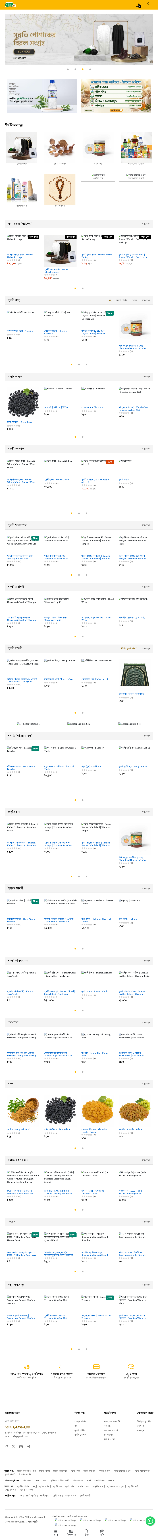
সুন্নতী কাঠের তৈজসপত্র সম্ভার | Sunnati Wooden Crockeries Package (133, 256)
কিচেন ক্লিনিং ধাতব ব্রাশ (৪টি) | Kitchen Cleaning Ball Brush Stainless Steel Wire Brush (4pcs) (58, 1192)
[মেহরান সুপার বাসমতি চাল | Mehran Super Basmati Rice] (60, 1041)
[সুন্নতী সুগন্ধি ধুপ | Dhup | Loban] (60, 668)
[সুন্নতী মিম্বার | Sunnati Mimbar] (97, 980)
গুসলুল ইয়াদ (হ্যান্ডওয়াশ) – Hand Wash (96, 619)
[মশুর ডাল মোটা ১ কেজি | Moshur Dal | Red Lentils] (135, 1041)
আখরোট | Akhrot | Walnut (56, 407)
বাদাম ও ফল (104, 1471)
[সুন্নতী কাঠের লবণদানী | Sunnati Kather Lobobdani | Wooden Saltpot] (97, 831)
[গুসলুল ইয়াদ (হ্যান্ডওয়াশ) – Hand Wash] (97, 606)
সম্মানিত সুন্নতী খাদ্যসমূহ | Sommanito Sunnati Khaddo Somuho (95, 1254)
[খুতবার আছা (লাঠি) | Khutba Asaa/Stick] (23, 980)
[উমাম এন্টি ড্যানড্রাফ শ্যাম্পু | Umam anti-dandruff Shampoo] (23, 606)
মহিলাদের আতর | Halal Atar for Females (21, 767)
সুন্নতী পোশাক (23, 1471)
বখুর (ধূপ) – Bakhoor (91, 766)
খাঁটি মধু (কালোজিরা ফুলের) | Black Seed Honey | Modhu (132, 347)
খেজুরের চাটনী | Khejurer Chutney (56, 332)
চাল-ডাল (27, 1481)
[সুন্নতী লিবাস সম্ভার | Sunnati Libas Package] (60, 251)
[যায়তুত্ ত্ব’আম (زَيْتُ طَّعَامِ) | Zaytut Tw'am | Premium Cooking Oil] (97, 319)
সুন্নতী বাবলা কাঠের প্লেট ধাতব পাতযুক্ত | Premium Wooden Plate (132, 557)
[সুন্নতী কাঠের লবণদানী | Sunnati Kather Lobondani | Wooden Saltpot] (97, 544)
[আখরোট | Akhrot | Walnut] (60, 396)
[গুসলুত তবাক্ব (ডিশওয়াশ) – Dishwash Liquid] (60, 606)
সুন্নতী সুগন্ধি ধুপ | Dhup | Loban (58, 679)
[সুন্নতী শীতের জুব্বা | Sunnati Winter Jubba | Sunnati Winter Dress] (23, 468)
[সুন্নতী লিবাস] (79, 45)
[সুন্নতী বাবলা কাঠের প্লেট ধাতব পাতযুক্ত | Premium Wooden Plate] (135, 544)
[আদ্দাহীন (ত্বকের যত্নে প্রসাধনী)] (135, 606)
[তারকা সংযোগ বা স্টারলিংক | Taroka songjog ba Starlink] (135, 1241)
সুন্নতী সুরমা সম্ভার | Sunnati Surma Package (96, 256)
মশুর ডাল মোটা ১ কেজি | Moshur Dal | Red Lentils (131, 1054)
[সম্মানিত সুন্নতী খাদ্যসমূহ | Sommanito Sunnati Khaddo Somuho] (97, 1241)
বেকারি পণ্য (99, 1481)
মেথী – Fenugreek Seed (18, 1129)
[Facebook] (6, 1446)
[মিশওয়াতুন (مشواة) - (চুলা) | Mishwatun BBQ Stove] (135, 1179)
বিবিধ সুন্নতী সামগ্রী (129, 648)
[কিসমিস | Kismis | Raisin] (135, 1111)
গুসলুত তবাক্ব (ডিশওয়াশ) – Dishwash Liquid (56, 619)
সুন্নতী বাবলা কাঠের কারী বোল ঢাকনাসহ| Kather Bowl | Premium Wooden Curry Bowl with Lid (22, 557)
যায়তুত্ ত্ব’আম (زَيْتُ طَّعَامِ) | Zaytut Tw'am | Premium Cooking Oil (93, 332)
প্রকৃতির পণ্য (98, 1486)
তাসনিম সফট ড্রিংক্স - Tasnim (20, 331)
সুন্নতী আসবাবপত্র (142, 1471)
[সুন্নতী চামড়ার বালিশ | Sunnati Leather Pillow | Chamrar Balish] (135, 980)
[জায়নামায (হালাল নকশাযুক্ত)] (135, 675)
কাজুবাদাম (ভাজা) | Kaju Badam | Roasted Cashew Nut (134, 408)
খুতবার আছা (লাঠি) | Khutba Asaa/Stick (20, 992)
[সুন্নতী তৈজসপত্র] (60, 148)
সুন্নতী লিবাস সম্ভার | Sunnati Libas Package (56, 270)
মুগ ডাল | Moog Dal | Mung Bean (94, 1054)
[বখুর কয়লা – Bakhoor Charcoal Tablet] (60, 755)
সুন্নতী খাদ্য (75, 1471)
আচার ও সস (78, 1481)
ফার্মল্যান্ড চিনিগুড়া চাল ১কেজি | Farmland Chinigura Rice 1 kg (21, 1054)
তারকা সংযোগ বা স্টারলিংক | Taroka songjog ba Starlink (132, 1254)
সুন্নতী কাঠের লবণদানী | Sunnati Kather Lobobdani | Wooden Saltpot (95, 844)
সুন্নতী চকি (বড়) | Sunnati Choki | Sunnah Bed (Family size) (59, 992)
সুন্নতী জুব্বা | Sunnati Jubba (56, 480)
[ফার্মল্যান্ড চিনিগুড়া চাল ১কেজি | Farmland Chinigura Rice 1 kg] (23, 1041)
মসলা (44, 1481)
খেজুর (134, 300)
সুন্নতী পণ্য (57, 1486)
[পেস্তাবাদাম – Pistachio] (97, 396)
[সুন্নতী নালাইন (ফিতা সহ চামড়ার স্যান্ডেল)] (97, 468)
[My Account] (148, 4)
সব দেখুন (146, 224)
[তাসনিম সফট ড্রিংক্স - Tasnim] (23, 319)
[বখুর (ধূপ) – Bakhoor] (97, 755)
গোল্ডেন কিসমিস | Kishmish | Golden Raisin (94, 1130)
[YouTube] (21, 1446)
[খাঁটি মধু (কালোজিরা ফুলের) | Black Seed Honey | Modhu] (135, 327)
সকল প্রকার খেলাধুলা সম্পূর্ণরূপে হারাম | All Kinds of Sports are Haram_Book (21, 1254)
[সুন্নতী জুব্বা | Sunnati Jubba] (60, 468)
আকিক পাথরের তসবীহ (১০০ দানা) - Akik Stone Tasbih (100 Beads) (22, 680)
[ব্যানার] (42, 96)
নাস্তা (89, 1481)
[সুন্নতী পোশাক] (22, 148)
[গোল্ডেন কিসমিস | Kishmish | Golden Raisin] (97, 1111)
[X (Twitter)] (14, 1446)
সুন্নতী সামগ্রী (10, 1475)
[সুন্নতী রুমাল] (135, 468)
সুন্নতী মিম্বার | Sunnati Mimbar (95, 991)
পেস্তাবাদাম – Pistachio (92, 407)
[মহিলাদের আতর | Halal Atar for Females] (23, 755)
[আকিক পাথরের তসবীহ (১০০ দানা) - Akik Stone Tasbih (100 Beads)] (23, 668)
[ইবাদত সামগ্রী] (60, 190)
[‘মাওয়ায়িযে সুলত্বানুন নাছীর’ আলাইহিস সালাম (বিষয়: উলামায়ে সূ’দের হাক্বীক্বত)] (60, 1241)
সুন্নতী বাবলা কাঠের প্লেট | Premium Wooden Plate (56, 557)
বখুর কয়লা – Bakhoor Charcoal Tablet (59, 767)
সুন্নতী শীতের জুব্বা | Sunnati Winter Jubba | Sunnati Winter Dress (22, 481)
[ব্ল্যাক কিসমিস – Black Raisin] (23, 403)
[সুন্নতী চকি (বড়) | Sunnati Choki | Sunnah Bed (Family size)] (60, 980)
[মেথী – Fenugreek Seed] (23, 1111)
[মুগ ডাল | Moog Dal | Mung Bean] (97, 1041)
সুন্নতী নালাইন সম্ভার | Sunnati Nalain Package (20, 256)
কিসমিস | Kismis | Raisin (130, 1129)
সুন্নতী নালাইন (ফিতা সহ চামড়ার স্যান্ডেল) (95, 481)
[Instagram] (28, 1446)
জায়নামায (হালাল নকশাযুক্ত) (131, 694)
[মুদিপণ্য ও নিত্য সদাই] (136, 148)
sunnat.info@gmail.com (16, 1436)
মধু (110, 300)
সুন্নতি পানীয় (121, 300)
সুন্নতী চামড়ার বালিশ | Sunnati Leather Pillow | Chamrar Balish (132, 992)
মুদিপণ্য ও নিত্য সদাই (60, 1481)
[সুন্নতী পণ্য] (98, 148)
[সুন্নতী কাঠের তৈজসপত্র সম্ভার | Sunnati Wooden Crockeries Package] (135, 243)
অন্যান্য (111, 1481)
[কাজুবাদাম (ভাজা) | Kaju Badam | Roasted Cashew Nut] (135, 396)
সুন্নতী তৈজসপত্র (60, 1471)
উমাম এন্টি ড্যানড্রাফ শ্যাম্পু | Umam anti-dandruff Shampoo (22, 619)
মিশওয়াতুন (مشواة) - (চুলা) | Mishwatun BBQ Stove (132, 1192)
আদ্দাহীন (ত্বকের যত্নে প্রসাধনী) (132, 618)
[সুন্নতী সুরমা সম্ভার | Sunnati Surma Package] (97, 243)
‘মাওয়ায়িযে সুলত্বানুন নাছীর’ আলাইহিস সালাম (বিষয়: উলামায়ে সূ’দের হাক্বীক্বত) (58, 1254)
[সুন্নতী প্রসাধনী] (22, 190)
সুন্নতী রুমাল (124, 480)
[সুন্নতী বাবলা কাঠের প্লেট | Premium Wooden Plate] (60, 544)
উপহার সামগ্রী (25, 1475)
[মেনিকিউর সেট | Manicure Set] (97, 668)
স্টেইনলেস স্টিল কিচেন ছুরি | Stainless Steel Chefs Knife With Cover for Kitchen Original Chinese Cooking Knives (20, 1192)
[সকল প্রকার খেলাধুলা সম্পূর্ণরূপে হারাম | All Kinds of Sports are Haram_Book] (23, 1241)
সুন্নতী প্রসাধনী (90, 1471)
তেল (37, 1481)
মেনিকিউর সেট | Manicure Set (95, 679)
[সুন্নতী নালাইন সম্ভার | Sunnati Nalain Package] (23, 243)
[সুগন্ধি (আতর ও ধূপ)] (136, 176)
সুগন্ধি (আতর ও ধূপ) (122, 1471)
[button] (67, 69)
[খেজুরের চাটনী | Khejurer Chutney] (60, 319)
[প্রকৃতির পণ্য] (98, 176)
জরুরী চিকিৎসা (26, 1490)
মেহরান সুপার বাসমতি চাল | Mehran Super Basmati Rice (58, 1054)
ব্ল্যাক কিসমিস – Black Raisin (20, 422)
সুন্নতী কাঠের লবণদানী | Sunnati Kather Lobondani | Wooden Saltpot (95, 557)
